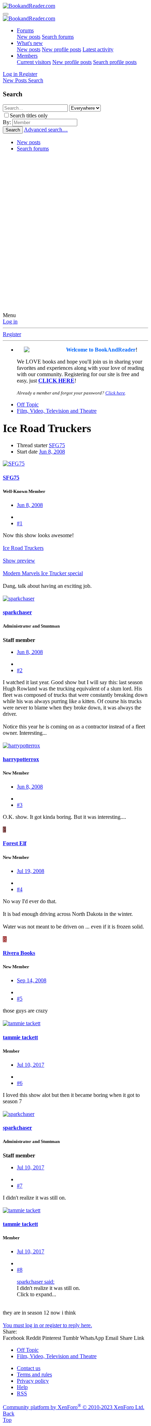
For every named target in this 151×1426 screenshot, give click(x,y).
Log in (10, 322)
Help (22, 1387)
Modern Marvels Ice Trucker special (43, 573)
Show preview (19, 561)
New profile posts (61, 49)
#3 (19, 805)
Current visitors (34, 62)
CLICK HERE (56, 381)
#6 (19, 1083)
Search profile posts (115, 62)
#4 (19, 889)
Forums (25, 30)
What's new (30, 43)
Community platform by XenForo (73, 1407)
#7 (19, 1186)
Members (27, 56)
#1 (19, 523)
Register (12, 334)
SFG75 (57, 445)
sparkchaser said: (35, 1282)
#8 (19, 1270)
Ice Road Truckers (23, 548)
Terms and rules (34, 1374)
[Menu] (5, 14)
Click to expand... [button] (36, 1294)
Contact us (28, 1368)
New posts (28, 37)
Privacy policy (33, 1381)
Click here (115, 393)
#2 (19, 670)
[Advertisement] (75, 233)
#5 (19, 999)
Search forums (58, 37)
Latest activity (98, 49)
